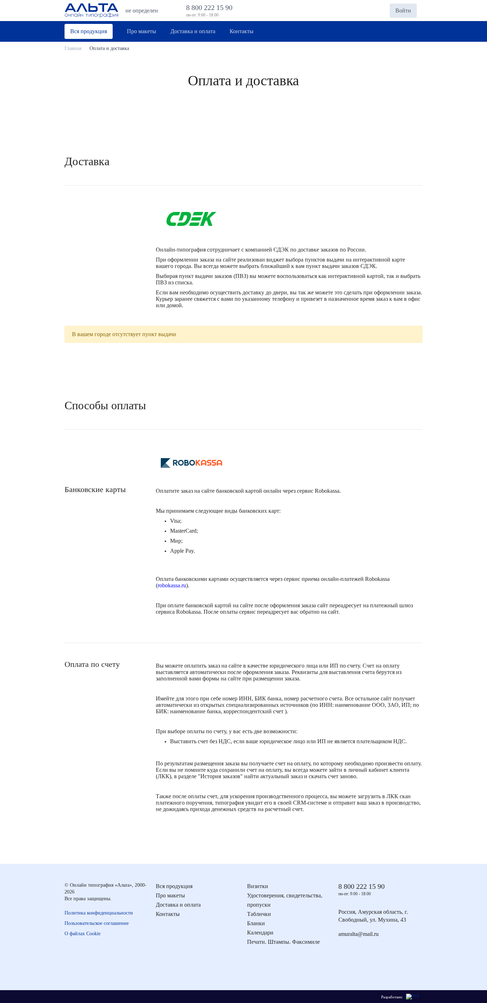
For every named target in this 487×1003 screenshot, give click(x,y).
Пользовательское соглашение (97, 923)
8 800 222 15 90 (211, 7)
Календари (260, 932)
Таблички (259, 914)
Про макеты (170, 895)
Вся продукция (174, 886)
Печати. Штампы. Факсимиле (283, 942)
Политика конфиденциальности (99, 913)
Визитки (257, 886)
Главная (73, 48)
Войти (403, 10)
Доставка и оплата (178, 905)
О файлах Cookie (83, 933)
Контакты (168, 914)
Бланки (256, 923)
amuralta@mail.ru (358, 934)
